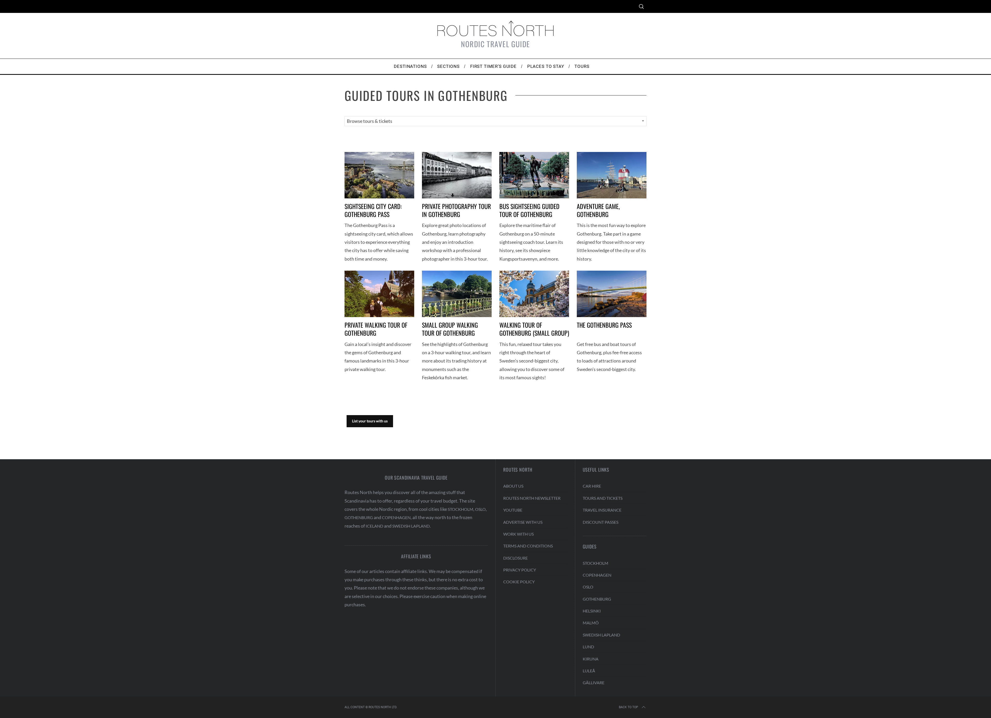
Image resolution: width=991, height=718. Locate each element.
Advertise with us (522, 522)
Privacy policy (519, 569)
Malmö (591, 622)
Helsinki (592, 610)
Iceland (374, 525)
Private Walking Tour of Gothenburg (376, 328)
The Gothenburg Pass (604, 324)
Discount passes (600, 522)
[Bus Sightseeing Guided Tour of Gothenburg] (534, 175)
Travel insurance (602, 509)
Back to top (628, 707)
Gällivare (593, 682)
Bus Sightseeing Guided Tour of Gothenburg (529, 210)
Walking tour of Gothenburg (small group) (534, 328)
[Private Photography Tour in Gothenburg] (457, 175)
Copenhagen (396, 517)
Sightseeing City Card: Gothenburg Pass (373, 210)
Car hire (592, 485)
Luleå (589, 670)
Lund (588, 646)
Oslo (480, 509)
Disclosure (515, 557)
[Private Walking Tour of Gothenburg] (379, 294)
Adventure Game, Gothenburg (598, 210)
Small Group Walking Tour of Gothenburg (450, 328)
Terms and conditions (528, 545)
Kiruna (590, 658)
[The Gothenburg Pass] (611, 294)
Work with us (518, 533)
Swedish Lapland (411, 525)
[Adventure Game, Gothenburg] (611, 175)
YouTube (512, 509)
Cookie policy (519, 581)
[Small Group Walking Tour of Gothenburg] (457, 294)
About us (513, 485)
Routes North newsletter (532, 498)
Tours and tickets (602, 498)
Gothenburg (359, 517)
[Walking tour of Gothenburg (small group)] (534, 294)
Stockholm (460, 509)
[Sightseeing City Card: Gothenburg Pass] (379, 175)
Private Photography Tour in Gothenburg (456, 210)
